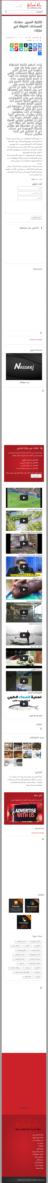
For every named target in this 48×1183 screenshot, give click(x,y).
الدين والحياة (21, 941)
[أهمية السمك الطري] (24, 704)
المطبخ (37, 968)
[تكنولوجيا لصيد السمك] (24, 681)
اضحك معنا (16, 946)
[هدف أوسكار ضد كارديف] (24, 498)
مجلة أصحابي (35, 37)
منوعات (27, 968)
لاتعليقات (29, 40)
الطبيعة (37, 946)
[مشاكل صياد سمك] (24, 635)
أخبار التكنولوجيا (35, 954)
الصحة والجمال (19, 959)
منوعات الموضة (35, 959)
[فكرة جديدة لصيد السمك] (24, 589)
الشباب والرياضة (34, 963)
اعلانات (27, 946)
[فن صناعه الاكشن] (24, 658)
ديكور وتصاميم (10, 37)
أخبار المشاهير (19, 954)
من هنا (35, 476)
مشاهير (37, 972)
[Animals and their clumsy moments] (24, 544)
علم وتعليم (28, 976)
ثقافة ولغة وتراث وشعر (22, 972)
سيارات (21, 963)
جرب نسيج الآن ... (24, 1108)
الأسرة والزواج (35, 941)
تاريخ (38, 976)
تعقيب (40, 179)
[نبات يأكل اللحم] (24, 566)
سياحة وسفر (36, 950)
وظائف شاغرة (14, 968)
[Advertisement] (24, 301)
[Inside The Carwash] (24, 612)
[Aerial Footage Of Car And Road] (24, 521)
